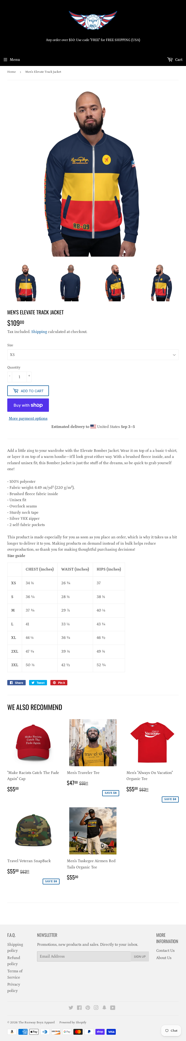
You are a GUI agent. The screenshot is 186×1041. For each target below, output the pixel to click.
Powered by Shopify (72, 1022)
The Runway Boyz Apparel (36, 1022)
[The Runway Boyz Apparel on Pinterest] (87, 1008)
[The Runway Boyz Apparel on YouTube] (112, 1008)
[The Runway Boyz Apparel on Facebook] (79, 1008)
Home (11, 72)
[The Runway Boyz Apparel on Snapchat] (104, 1008)
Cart (178, 60)
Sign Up (140, 956)
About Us (163, 958)
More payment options (28, 418)
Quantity (13, 367)
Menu (15, 60)
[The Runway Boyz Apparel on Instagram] (96, 1008)
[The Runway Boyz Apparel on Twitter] (71, 1008)
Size (10, 345)
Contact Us (165, 950)
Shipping (39, 332)
